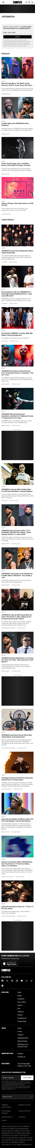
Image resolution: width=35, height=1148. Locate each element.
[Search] (26, 2)
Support (20, 1035)
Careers (20, 1053)
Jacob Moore (5, 214)
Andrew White (6, 94)
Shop (19, 1028)
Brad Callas (5, 174)
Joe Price (4, 262)
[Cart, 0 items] (32, 2)
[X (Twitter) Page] (7, 981)
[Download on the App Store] (9, 962)
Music (3, 81)
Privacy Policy (7, 46)
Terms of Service (18, 46)
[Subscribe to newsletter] (27, 1077)
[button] (17, 1096)
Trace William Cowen (8, 628)
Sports (20, 1005)
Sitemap (21, 1117)
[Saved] (29, 2)
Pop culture (22, 1002)
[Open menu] (3, 2)
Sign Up (17, 36)
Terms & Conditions (6, 1106)
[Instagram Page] (17, 981)
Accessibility (7, 1117)
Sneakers (21, 999)
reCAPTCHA (20, 44)
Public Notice (24, 1111)
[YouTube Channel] (22, 981)
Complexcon (22, 1018)
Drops (20, 1031)
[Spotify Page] (2, 986)
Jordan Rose (5, 134)
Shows (20, 1015)
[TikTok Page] (31, 981)
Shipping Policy (23, 1038)
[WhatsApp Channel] (12, 981)
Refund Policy (22, 1041)
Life (19, 1008)
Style (19, 992)
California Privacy (6, 1112)
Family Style (22, 1021)
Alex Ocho (4, 341)
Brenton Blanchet (7, 876)
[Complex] (17, 2)
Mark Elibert (5, 384)
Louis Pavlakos (6, 789)
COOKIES (4, 1120)
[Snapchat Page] (27, 981)
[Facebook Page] (2, 981)
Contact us (21, 1057)
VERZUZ (21, 1012)
